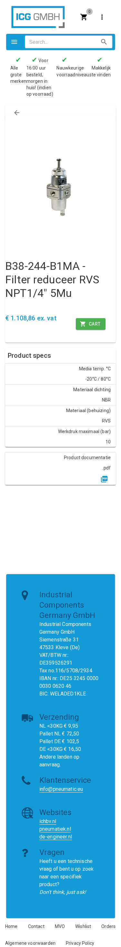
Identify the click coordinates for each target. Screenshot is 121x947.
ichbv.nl (47, 821)
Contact (36, 926)
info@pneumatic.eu (61, 789)
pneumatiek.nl (55, 829)
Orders (108, 926)
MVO (60, 926)
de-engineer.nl (55, 837)
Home (11, 926)
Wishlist (83, 926)
